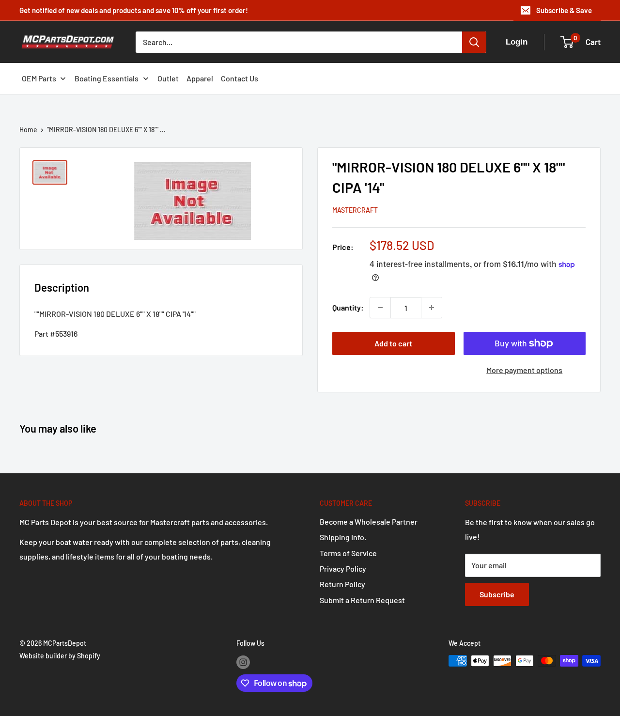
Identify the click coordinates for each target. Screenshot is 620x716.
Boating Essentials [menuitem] (107, 78)
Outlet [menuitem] (168, 78)
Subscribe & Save (564, 10)
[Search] (474, 42)
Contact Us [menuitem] (239, 78)
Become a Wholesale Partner (369, 521)
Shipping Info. (343, 537)
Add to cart (393, 343)
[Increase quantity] (431, 307)
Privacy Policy (343, 568)
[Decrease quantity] (380, 307)
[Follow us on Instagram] (243, 662)
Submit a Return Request (362, 600)
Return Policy (342, 584)
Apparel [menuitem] (199, 78)
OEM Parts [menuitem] (39, 78)
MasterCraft (355, 210)
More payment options (524, 369)
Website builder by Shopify (59, 656)
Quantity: (348, 307)
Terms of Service (348, 553)
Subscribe (497, 594)
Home (28, 129)
